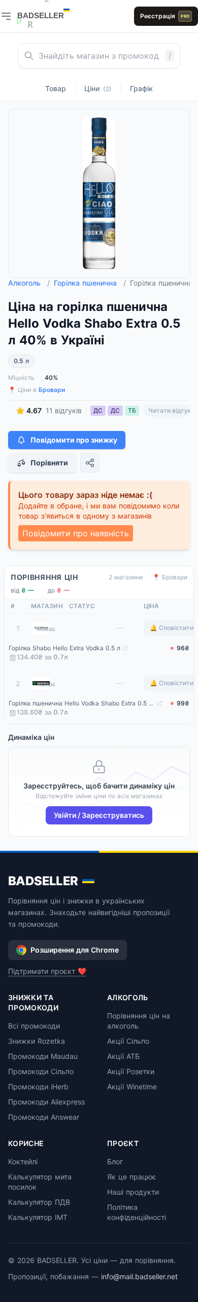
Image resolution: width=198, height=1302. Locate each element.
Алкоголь (29, 283)
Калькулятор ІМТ (38, 1217)
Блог (115, 1161)
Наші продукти (133, 1192)
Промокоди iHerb (38, 1086)
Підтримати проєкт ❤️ (47, 971)
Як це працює (131, 1176)
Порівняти (49, 462)
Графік (141, 88)
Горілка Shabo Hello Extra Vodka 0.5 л (64, 648)
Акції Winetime (132, 1086)
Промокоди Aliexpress (46, 1101)
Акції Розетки (130, 1071)
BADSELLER (43, 881)
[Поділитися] (90, 462)
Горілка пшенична (90, 283)
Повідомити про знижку (73, 440)
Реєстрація (164, 16)
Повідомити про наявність (75, 533)
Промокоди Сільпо (41, 1071)
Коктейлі (23, 1161)
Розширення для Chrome (74, 949)
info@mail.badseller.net (139, 1276)
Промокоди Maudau (43, 1056)
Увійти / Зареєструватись (99, 815)
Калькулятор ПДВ (39, 1202)
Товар (55, 88)
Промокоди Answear (43, 1117)
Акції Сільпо (128, 1041)
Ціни (98, 88)
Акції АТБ (123, 1056)
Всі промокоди (34, 1025)
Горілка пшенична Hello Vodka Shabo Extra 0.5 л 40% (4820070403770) (81, 703)
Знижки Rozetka (36, 1041)
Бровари (52, 389)
